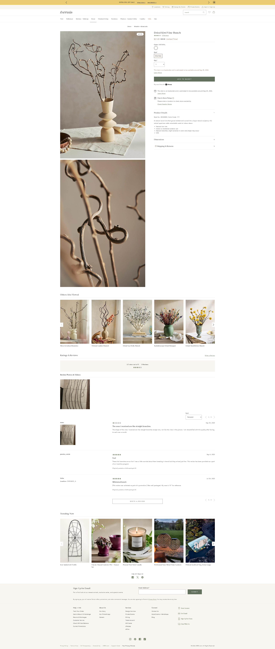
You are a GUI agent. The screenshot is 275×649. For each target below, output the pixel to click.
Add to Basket (184, 79)
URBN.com (106, 646)
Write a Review (210, 355)
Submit (194, 592)
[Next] (213, 324)
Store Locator (185, 608)
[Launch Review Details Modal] (75, 394)
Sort (187, 413)
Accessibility (96, 646)
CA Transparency (85, 646)
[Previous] (62, 324)
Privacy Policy (152, 599)
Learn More (158, 73)
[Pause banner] (214, 2)
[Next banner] (208, 2)
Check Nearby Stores (165, 104)
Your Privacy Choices (128, 646)
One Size (158, 56)
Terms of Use (74, 646)
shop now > (141, 2)
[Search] (203, 12)
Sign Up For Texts (186, 619)
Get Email (184, 613)
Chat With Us (185, 624)
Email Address (144, 588)
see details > (152, 2)
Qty (155, 60)
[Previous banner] (66, 2)
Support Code (116, 646)
